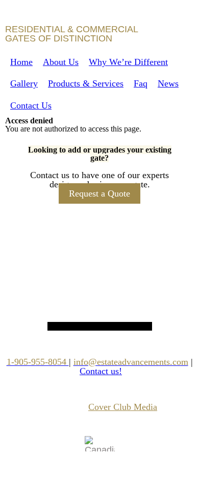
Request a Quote (99, 193)
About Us (61, 62)
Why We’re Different (128, 62)
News (168, 83)
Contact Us (31, 105)
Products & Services (85, 83)
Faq (140, 83)
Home (21, 62)
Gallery (24, 83)
